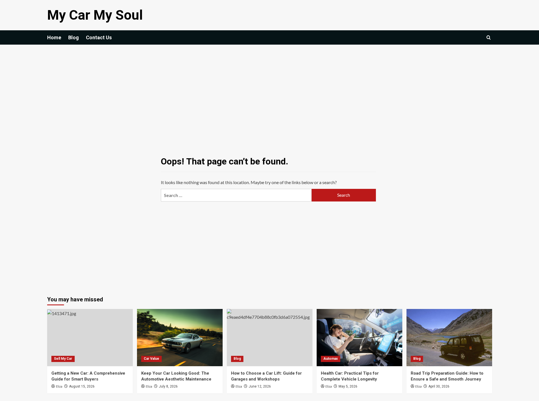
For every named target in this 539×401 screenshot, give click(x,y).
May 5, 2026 (348, 386)
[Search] (488, 37)
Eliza (59, 386)
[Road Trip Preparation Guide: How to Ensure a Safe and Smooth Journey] (449, 337)
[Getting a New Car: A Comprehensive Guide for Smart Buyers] (90, 337)
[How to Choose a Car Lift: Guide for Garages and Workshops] (269, 337)
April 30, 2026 (438, 386)
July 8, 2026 (168, 386)
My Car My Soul (95, 15)
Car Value (151, 359)
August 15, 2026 (82, 386)
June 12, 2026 (260, 386)
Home (54, 37)
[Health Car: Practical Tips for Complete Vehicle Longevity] (359, 337)
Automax (330, 359)
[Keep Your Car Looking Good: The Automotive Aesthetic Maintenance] (180, 337)
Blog (73, 37)
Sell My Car (63, 359)
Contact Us (99, 37)
